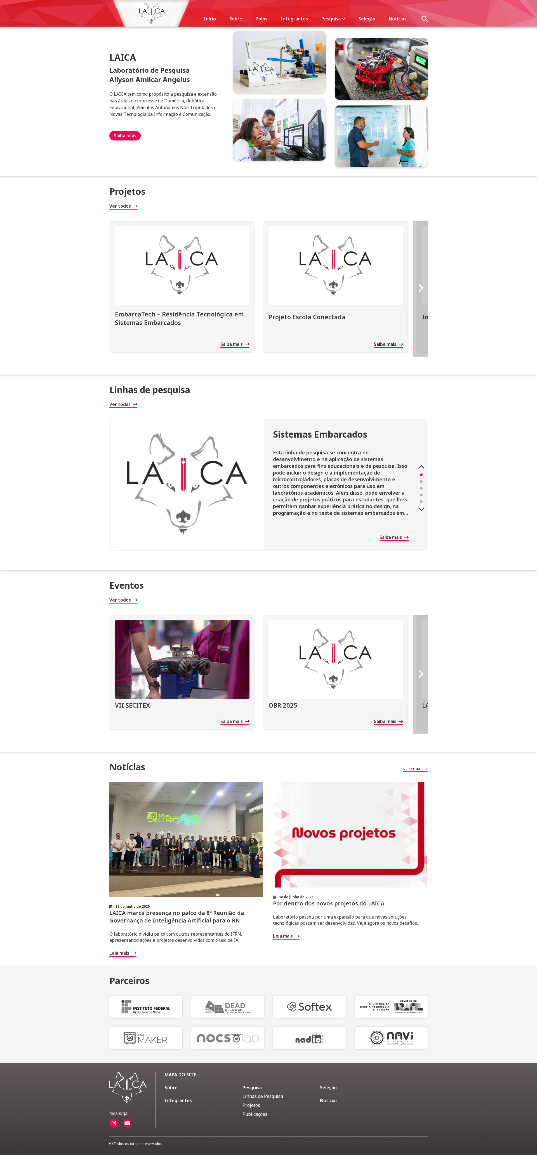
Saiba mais (125, 136)
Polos (261, 19)
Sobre (235, 19)
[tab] (421, 474)
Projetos (251, 1105)
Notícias (397, 19)
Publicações (254, 1114)
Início (210, 19)
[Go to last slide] (421, 467)
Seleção (367, 19)
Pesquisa (331, 19)
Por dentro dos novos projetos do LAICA (328, 903)
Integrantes (294, 19)
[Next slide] (420, 289)
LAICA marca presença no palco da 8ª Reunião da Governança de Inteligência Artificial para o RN (176, 916)
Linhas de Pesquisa (262, 1096)
